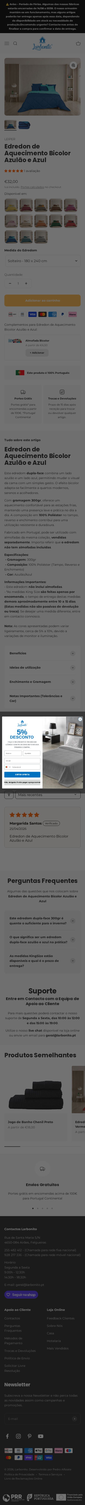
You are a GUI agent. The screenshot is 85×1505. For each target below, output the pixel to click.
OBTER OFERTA (22, 774)
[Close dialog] (80, 719)
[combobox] (7, 767)
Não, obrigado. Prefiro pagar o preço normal (22, 782)
